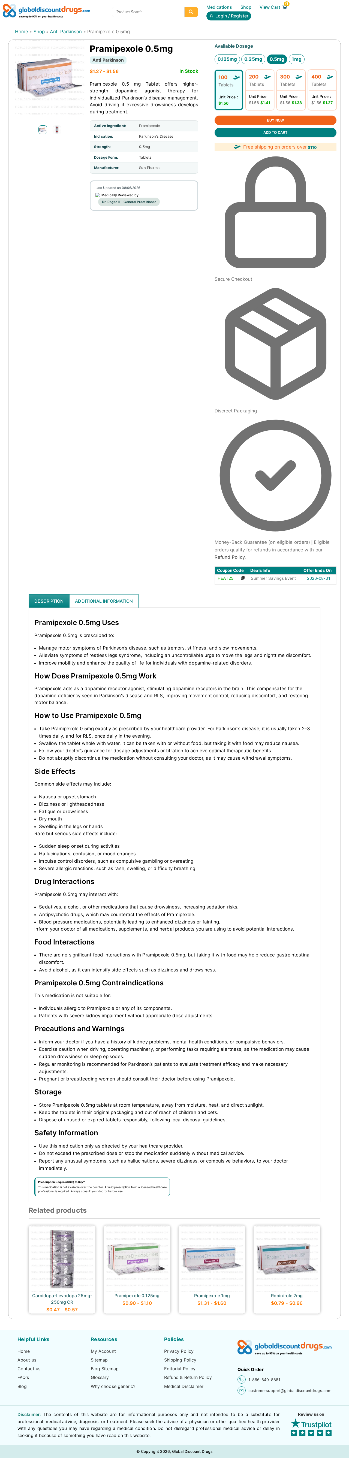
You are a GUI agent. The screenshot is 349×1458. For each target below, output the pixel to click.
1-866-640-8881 (264, 1379)
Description (49, 601)
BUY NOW (275, 120)
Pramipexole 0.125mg (137, 1295)
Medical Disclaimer (184, 1386)
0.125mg (227, 59)
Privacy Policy (179, 1351)
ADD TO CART (275, 133)
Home (21, 31)
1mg (296, 59)
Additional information (104, 601)
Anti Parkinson (66, 31)
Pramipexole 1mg (212, 1295)
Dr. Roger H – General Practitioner (129, 202)
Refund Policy (230, 557)
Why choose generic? (113, 1386)
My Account (103, 1351)
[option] (43, 129)
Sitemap (99, 1360)
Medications (219, 7)
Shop (245, 7)
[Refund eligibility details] (311, 542)
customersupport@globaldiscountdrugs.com (290, 1390)
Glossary (100, 1377)
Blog (22, 1386)
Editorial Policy (179, 1368)
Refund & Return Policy (188, 1377)
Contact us (28, 1368)
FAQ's (23, 1377)
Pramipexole (149, 125)
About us (26, 1360)
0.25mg (253, 59)
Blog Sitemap (105, 1368)
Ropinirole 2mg (287, 1295)
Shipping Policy (180, 1360)
